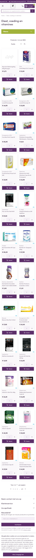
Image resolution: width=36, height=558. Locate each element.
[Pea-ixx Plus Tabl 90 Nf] (9, 200)
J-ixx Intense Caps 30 (7, 464)
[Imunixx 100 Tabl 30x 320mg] (27, 345)
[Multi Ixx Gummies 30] (9, 345)
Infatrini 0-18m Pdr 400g (8, 392)
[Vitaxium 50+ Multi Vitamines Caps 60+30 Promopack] (27, 162)
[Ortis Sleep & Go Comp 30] (27, 57)
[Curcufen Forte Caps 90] (9, 126)
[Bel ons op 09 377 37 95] (22, 6)
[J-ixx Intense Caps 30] (9, 453)
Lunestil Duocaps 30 (24, 103)
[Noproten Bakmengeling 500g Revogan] (9, 57)
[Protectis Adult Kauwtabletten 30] (27, 308)
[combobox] (15, 11)
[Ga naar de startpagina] (13, 6)
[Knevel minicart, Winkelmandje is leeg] (26, 6)
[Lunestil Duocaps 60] (9, 91)
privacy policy (27, 530)
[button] (18, 31)
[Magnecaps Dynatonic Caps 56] (27, 381)
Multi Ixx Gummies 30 (7, 356)
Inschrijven (18, 524)
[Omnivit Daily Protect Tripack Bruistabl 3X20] (27, 453)
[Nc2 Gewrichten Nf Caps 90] (9, 236)
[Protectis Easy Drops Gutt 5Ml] (9, 162)
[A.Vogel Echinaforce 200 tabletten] (27, 200)
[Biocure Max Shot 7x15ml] (9, 308)
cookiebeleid (15, 550)
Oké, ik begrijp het (18, 554)
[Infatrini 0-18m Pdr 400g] (9, 381)
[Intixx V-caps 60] (9, 417)
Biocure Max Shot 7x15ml (8, 320)
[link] (11, 488)
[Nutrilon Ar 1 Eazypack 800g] (27, 236)
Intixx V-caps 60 (6, 428)
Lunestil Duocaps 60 (7, 103)
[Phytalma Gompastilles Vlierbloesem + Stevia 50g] (27, 126)
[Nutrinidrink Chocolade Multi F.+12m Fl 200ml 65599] (9, 272)
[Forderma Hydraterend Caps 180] (27, 417)
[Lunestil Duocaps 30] (27, 91)
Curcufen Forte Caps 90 (8, 137)
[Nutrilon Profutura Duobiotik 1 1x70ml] (27, 272)
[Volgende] (25, 488)
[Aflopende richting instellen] (25, 44)
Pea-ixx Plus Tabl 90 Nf (8, 211)
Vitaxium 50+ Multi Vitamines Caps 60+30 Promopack (25, 175)
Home (3, 15)
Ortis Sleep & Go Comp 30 (26, 68)
